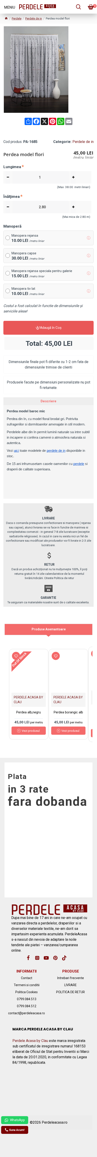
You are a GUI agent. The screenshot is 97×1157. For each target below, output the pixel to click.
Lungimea (12, 167)
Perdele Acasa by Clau (30, 1041)
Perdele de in (33, 18)
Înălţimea (11, 196)
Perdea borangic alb (68, 712)
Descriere (48, 401)
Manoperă (12, 226)
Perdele (16, 18)
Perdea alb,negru (28, 712)
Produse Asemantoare (49, 629)
